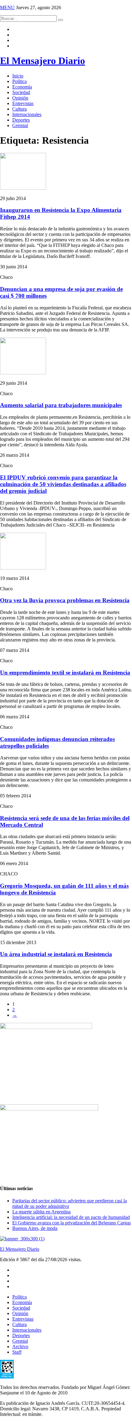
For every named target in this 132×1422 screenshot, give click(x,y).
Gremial (20, 125)
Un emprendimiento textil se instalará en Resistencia (65, 672)
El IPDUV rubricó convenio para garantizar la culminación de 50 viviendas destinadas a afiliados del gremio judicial (63, 484)
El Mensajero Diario (42, 60)
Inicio (17, 75)
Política (19, 81)
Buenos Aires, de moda (34, 1228)
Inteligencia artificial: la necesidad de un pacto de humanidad (71, 1217)
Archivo (20, 1346)
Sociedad (21, 92)
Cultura (19, 109)
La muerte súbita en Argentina (41, 1211)
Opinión (20, 97)
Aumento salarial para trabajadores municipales (61, 405)
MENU (7, 7)
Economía (22, 86)
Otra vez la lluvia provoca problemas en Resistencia (65, 600)
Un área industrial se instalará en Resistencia (56, 954)
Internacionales (26, 114)
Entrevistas (22, 103)
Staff (16, 1352)
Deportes (21, 120)
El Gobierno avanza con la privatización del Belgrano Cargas (71, 1222)
